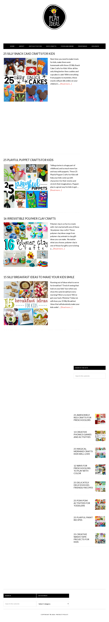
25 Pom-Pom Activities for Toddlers (82, 503)
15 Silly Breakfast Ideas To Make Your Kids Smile (38, 277)
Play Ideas (54, 17)
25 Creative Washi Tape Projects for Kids (81, 538)
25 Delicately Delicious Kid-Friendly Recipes (83, 485)
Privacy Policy (62, 614)
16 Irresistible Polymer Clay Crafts (29, 218)
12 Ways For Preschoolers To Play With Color (82, 469)
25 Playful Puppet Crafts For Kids (28, 160)
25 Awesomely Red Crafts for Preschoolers (82, 417)
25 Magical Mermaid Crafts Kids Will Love (83, 451)
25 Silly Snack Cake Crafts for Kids (29, 53)
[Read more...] (66, 84)
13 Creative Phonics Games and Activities (82, 434)
